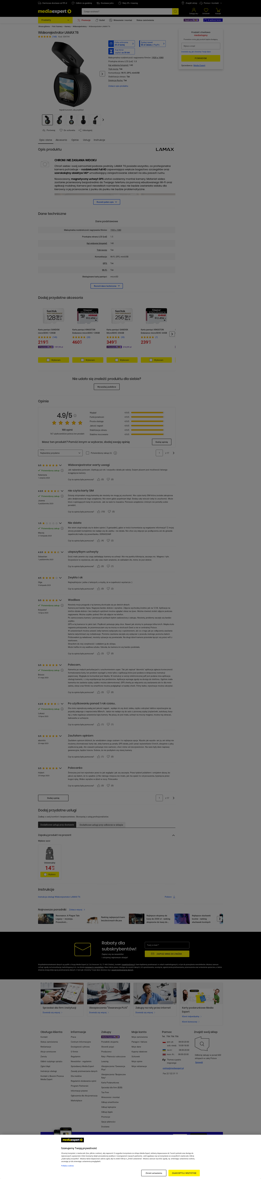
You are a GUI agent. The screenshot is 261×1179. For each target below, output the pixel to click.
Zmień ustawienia (154, 1173)
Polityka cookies (67, 1165)
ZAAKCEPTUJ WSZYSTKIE (184, 1173)
